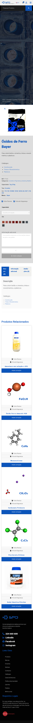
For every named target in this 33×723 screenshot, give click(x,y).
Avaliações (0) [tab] (26, 270)
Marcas (7, 660)
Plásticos (7, 172)
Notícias (7, 667)
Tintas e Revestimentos (11, 169)
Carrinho (7, 684)
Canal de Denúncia (10, 677)
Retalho (29, 181)
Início (3, 99)
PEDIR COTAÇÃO (17, 256)
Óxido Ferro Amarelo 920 (16, 413)
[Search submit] (28, 8)
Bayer (8, 195)
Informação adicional (9, 232)
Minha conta (8, 691)
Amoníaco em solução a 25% (16, 366)
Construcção (8, 167)
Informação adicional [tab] (14, 270)
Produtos (7, 656)
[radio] (3, 222)
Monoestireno (16, 461)
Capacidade (5, 207)
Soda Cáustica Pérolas (16, 602)
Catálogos (8, 674)
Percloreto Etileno (17, 555)
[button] (30, 3)
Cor (3, 216)
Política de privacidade (11, 681)
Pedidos (7, 688)
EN (18, 2)
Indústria (8, 99)
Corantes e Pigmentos (18, 99)
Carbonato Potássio (16, 508)
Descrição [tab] (5, 271)
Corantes (7, 188)
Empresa (7, 663)
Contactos (8, 670)
